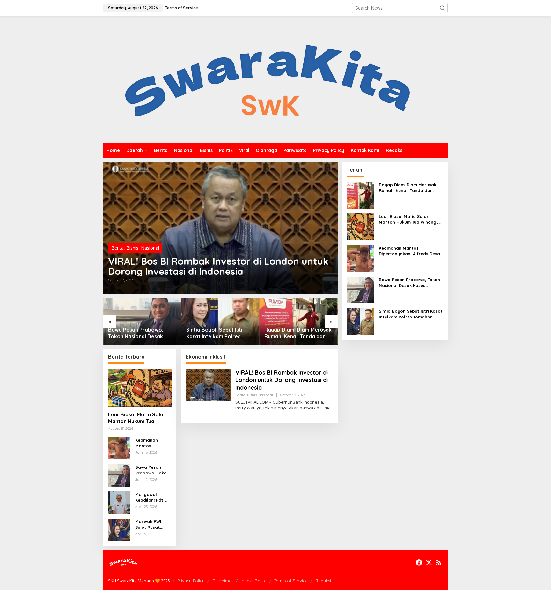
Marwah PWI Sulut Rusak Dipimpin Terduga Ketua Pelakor (150, 524)
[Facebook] (419, 562)
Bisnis (132, 248)
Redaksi (323, 580)
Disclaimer (222, 580)
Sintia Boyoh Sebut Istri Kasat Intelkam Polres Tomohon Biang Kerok (215, 333)
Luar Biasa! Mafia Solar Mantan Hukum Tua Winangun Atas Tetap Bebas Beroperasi (136, 418)
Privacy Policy (191, 580)
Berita (117, 248)
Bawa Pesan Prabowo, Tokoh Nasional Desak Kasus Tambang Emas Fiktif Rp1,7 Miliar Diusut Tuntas (141, 333)
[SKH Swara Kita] (268, 79)
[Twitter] (429, 562)
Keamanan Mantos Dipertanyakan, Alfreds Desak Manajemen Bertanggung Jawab (151, 443)
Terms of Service (291, 580)
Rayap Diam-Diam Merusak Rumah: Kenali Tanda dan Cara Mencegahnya (298, 333)
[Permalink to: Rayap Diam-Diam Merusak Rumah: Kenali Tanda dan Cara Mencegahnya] (299, 321)
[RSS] (439, 562)
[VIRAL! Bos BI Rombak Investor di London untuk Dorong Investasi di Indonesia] (236, 413)
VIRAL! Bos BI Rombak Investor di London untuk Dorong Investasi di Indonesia (218, 266)
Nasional (150, 248)
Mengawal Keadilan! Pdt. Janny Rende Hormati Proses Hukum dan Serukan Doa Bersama (151, 497)
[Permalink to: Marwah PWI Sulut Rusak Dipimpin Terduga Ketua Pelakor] (119, 529)
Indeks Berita (254, 580)
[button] (442, 8)
